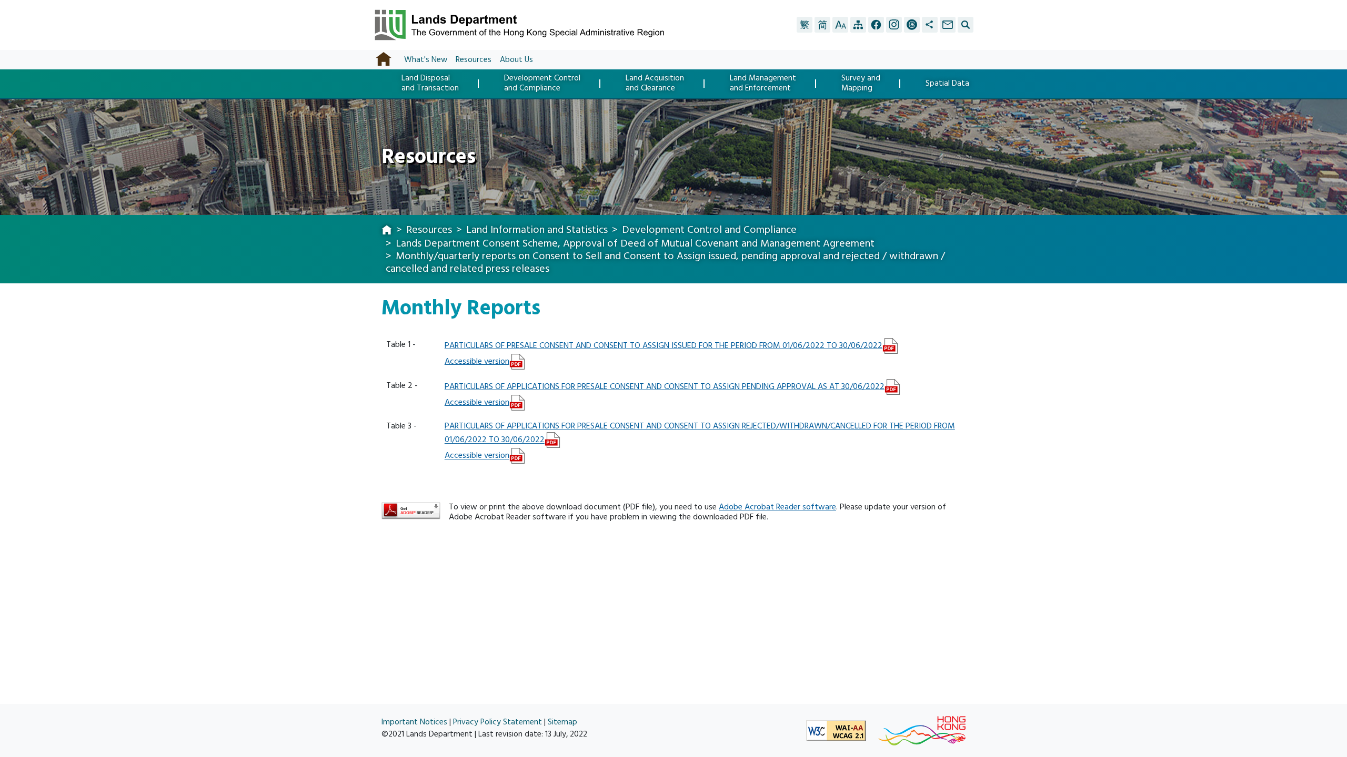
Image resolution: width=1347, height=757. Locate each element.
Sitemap (562, 722)
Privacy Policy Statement (497, 722)
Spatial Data (947, 84)
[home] (386, 230)
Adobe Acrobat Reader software (777, 507)
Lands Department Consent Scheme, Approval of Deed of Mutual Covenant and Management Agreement (635, 243)
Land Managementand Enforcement (763, 83)
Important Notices (414, 722)
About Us (516, 59)
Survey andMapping (860, 83)
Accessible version (477, 361)
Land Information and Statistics (537, 229)
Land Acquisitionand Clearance (655, 83)
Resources (473, 59)
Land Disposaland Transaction (430, 83)
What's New (425, 59)
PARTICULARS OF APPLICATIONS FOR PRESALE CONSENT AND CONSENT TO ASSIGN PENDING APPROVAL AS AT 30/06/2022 (664, 386)
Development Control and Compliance (709, 229)
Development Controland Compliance (542, 83)
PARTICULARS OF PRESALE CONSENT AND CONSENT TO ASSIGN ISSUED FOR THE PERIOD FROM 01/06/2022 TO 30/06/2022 (663, 345)
